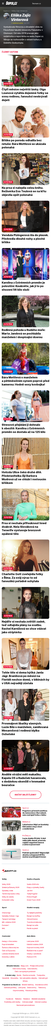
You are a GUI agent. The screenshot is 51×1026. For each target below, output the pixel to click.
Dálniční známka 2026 (35, 944)
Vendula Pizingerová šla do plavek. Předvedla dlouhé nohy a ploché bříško (25, 238)
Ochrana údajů (27, 1002)
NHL (3, 928)
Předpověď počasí (37, 966)
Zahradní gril (43, 978)
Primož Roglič (32, 897)
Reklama (18, 999)
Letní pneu (22, 987)
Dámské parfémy (10, 987)
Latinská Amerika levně (10, 954)
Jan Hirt (30, 891)
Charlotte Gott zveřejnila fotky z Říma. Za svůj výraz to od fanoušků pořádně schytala (22, 577)
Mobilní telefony (28, 985)
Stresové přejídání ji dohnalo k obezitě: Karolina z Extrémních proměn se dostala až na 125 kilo (23, 428)
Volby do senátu (8, 897)
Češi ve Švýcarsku (8, 951)
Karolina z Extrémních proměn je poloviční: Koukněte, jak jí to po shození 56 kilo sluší (23, 286)
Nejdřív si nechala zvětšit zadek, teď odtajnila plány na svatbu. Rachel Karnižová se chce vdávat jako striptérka (24, 627)
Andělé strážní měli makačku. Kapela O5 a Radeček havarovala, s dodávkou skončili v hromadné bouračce (24, 780)
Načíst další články (25, 795)
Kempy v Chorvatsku (9, 941)
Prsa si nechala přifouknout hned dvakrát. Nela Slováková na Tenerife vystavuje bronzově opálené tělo (24, 528)
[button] (25, 71)
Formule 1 (5, 925)
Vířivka (25, 981)
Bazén (19, 975)
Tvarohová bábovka (34, 922)
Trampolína (41, 975)
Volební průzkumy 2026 (10, 887)
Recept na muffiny (33, 916)
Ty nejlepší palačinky (34, 913)
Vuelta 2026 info (33, 884)
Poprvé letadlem (8, 944)
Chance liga (6, 913)
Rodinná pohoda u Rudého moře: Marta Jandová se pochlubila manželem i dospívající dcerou (23, 333)
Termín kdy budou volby (11, 894)
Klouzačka (14, 978)
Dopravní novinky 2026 (35, 947)
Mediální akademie (38, 999)
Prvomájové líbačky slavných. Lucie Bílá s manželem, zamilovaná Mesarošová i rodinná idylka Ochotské (25, 729)
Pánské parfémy (31, 990)
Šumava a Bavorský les (10, 947)
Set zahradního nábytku (28, 978)
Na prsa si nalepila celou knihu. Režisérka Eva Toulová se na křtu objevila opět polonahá (24, 191)
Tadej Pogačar (32, 894)
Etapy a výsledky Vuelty (35, 887)
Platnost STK (32, 957)
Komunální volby (8, 900)
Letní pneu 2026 (33, 941)
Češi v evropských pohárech (25, 971)
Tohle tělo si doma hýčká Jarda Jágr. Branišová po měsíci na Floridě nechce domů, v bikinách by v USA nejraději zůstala (25, 678)
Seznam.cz (36, 3)
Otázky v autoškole (34, 954)
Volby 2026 (6, 884)
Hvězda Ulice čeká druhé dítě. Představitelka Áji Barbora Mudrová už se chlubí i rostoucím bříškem (24, 477)
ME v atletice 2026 (9, 922)
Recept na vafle (32, 925)
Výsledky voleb (7, 891)
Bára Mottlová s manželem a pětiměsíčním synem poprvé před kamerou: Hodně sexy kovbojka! (25, 381)
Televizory (42, 987)
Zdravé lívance (32, 919)
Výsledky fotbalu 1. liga (10, 916)
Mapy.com (24, 966)
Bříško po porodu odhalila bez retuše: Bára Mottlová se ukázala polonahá (24, 144)
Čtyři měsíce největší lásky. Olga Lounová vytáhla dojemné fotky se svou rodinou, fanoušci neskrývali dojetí (25, 95)
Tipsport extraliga (8, 919)
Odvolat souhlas (41, 1002)
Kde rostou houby (19, 969)
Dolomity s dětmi (8, 957)
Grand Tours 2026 (33, 900)
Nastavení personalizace (26, 1005)
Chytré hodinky (18, 990)
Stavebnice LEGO (41, 985)
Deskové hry (32, 987)
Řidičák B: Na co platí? (35, 951)
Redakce (26, 999)
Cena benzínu (32, 969)
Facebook (9, 999)
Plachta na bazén (29, 975)
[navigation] (3, 3)
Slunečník (5, 978)
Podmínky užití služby (12, 1002)
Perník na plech (32, 928)
